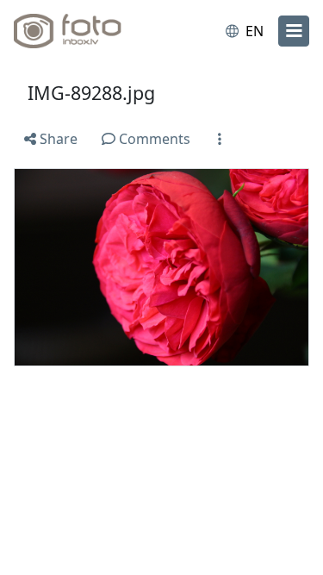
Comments (152, 138)
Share (57, 138)
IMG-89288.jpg (91, 92)
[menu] (293, 31)
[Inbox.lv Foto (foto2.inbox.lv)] (84, 31)
